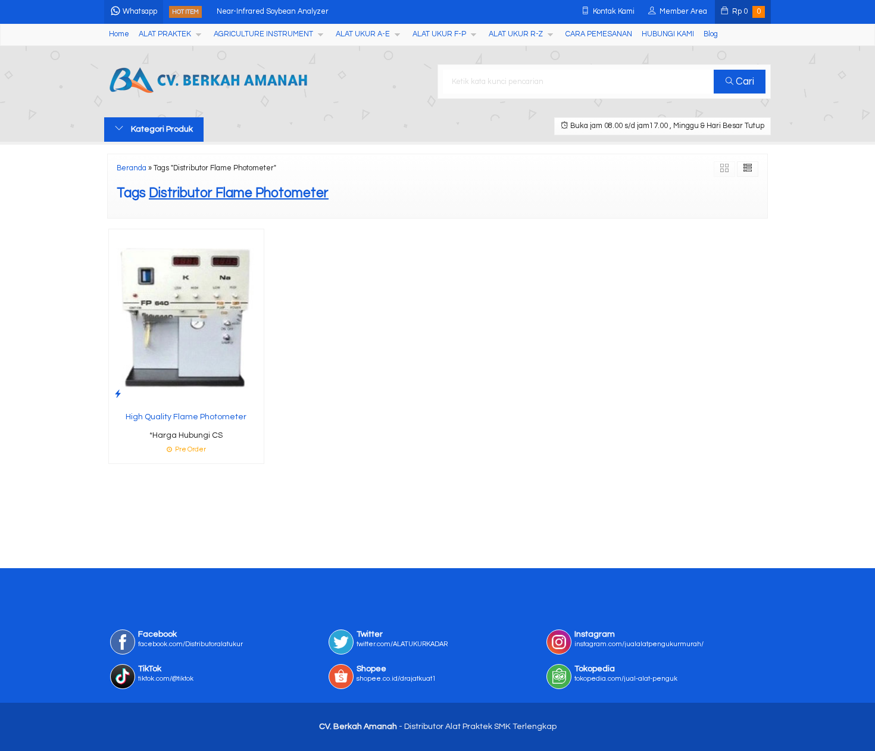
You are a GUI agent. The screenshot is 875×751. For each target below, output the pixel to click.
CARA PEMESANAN (598, 34)
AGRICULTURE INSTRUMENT (263, 34)
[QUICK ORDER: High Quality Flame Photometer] (118, 394)
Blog (711, 34)
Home (119, 34)
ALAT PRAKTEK (165, 34)
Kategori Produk (161, 129)
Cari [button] (743, 81)
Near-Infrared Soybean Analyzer (273, 11)
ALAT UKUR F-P (439, 34)
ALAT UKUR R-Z (516, 34)
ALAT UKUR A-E (363, 34)
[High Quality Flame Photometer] (186, 317)
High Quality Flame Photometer (186, 417)
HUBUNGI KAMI (668, 34)
